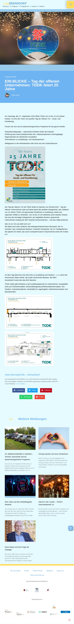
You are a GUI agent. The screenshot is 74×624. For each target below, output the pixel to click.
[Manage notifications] (69, 619)
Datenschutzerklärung (37, 575)
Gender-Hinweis (38, 571)
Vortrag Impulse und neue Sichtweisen (53, 454)
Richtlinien (50, 571)
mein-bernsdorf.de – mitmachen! (22, 374)
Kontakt (26, 571)
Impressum (60, 571)
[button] (18, 390)
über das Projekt (15, 571)
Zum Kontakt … (21, 384)
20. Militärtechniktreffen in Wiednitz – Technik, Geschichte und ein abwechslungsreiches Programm (19, 456)
